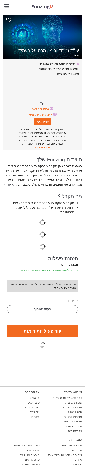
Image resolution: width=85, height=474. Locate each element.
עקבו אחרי (43, 122)
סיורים (78, 459)
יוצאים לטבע (32, 450)
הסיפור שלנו (32, 407)
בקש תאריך (42, 309)
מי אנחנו (35, 397)
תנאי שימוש (75, 412)
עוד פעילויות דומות (42, 331)
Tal (42, 103)
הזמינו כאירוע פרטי (40, 114)
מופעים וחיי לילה (30, 454)
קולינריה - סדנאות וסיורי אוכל (65, 454)
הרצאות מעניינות (72, 445)
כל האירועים (32, 459)
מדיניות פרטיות (73, 416)
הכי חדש (77, 450)
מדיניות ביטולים (72, 407)
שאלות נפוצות (73, 402)
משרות (35, 416)
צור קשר (35, 412)
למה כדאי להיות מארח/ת (67, 397)
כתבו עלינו (33, 402)
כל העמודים (75, 430)
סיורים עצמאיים (30, 464)
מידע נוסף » (42, 147)
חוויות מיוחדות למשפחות (25, 445)
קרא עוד (11, 184)
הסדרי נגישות (74, 426)
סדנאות (77, 464)
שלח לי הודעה (41, 109)
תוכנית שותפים (73, 421)
